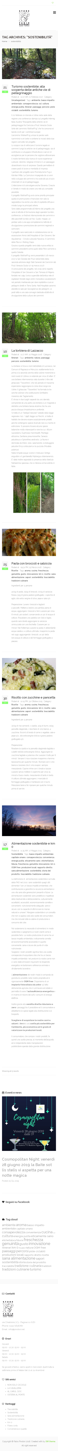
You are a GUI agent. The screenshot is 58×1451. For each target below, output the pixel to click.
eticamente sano (32, 861)
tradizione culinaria (41, 874)
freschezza (43, 571)
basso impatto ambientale (41, 854)
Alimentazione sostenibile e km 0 (33, 845)
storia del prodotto (36, 1262)
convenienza (48, 857)
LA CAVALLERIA (14, 1388)
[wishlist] (54, 3)
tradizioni (46, 1266)
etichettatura (47, 861)
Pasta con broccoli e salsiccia (31, 563)
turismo (34, 110)
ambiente (36, 100)
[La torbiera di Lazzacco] (29, 328)
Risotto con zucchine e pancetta (33, 697)
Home (4, 41)
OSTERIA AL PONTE (16, 1395)
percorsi (45, 107)
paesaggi (37, 107)
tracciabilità (49, 577)
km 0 (41, 574)
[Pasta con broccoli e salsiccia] (29, 542)
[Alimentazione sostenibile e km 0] (29, 820)
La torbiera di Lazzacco (27, 350)
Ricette (14, 571)
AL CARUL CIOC (14, 1391)
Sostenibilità (17, 854)
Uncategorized (18, 100)
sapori (28, 577)
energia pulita (17, 107)
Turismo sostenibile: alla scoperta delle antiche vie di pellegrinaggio (30, 90)
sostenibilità (24, 110)
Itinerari (14, 358)
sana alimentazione (20, 871)
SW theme (50, 1441)
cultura (45, 104)
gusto (23, 574)
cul (40, 104)
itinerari (28, 107)
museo (22, 1248)
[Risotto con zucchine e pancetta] (29, 674)
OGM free (16, 867)
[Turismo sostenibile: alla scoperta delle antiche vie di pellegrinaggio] (29, 63)
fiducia (14, 864)
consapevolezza (30, 104)
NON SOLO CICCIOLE (16, 1385)
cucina (34, 571)
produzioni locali (28, 867)
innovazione (32, 574)
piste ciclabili (37, 1251)
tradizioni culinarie (19, 581)
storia (22, 1262)
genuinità (15, 574)
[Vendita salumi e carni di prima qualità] (29, 18)
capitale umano (18, 857)
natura (37, 358)
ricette (47, 574)
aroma (27, 571)
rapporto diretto (44, 867)
